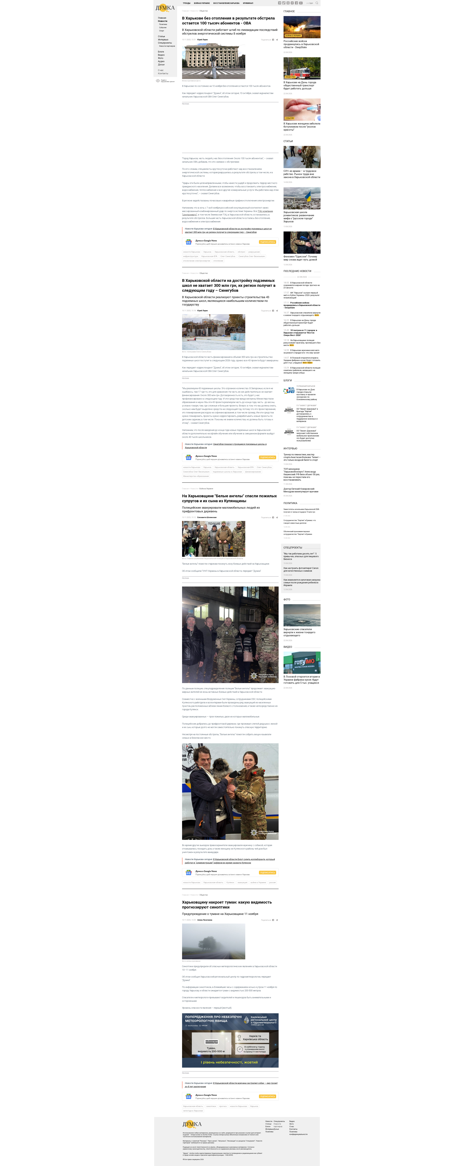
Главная (162, 18)
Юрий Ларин (202, 40)
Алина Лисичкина (204, 920)
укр (307, 3)
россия (272, 882)
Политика (163, 24)
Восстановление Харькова (226, 3)
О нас (161, 70)
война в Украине (258, 882)
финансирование (253, 472)
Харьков (207, 252)
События (162, 28)
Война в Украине (202, 3)
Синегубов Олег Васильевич (252, 256)
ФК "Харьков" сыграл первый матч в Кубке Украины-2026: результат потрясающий (301, 295)
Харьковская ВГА (209, 256)
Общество (203, 11)
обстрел (241, 252)
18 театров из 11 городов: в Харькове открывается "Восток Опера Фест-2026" (300, 332)
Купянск (230, 882)
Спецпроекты (165, 42)
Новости (162, 21)
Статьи (161, 36)
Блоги (161, 51)
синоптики (211, 1106)
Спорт (161, 31)
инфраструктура (190, 256)
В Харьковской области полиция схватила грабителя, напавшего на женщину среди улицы (302, 370)
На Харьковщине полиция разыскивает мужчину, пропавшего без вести (302, 342)
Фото (160, 58)
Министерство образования (196, 476)
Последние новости (297, 271)
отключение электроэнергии (196, 261)
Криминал (248, 3)
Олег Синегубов (227, 256)
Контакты (163, 73)
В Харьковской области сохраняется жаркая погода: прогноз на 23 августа (302, 285)
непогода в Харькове (193, 1111)
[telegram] (277, 40)
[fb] (273, 40)
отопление (218, 261)
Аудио (161, 61)
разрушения (254, 252)
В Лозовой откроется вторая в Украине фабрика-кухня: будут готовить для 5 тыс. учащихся (302, 360)
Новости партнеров (167, 46)
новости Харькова (191, 252)
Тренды (186, 3)
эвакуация (242, 882)
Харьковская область (224, 252)
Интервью (163, 39)
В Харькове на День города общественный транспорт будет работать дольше (300, 322)
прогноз (223, 1106)
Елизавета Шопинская (207, 517)
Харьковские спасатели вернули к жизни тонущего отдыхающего (302, 314)
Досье (161, 64)
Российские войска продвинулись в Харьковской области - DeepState (302, 305)
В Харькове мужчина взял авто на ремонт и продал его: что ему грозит (302, 351)
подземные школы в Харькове (227, 472)
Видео (161, 55)
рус (311, 3)
